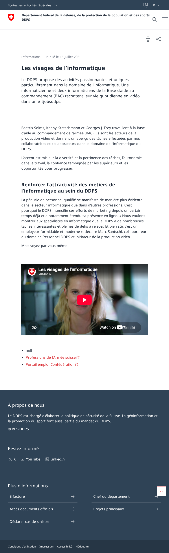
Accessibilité (64, 546)
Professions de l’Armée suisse (51, 357)
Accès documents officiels (31, 509)
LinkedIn (57, 459)
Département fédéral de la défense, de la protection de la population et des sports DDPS (86, 17)
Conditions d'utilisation (22, 546)
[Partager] (158, 39)
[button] (161, 491)
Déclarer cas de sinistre (29, 521)
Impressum (46, 546)
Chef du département (111, 496)
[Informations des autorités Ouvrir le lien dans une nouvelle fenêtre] (140, 5)
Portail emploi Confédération (50, 364)
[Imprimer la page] (148, 39)
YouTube (33, 459)
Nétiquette (82, 546)
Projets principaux (108, 509)
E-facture (17, 496)
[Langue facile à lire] (145, 5)
